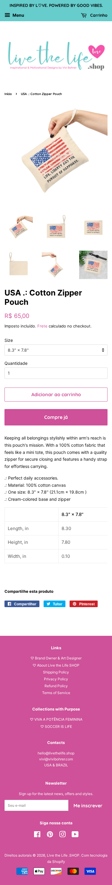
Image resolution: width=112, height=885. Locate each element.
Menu (18, 15)
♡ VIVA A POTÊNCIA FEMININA (56, 719)
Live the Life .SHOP (63, 855)
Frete (42, 326)
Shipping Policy (56, 672)
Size (8, 340)
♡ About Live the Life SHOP (56, 665)
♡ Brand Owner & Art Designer (56, 658)
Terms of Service (56, 692)
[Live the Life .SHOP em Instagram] (62, 835)
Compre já (56, 417)
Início (8, 94)
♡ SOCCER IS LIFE (56, 726)
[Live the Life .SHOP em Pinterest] (50, 835)
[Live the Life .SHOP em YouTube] (75, 835)
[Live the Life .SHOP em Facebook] (37, 835)
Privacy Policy (56, 679)
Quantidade (15, 363)
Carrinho (98, 15)
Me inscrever (87, 806)
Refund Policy (56, 686)
